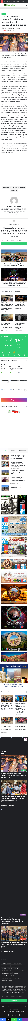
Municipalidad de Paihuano (20, 970)
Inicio (5, 1011)
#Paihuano (3, 369)
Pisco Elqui (13, 975)
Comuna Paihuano (5, 965)
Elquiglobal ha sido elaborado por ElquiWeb (13, 1009)
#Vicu (8, 369)
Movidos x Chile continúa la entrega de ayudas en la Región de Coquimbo (20, 727)
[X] (16, 215)
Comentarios (22, 450)
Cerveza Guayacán (19, 187)
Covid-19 (4, 968)
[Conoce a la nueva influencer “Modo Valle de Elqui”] (5, 488)
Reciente (12, 450)
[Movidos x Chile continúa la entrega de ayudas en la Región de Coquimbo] (21, 720)
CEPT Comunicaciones (6, 963)
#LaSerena (13, 369)
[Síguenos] (26, 739)
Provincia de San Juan (6, 978)
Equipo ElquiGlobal (20, 1011)
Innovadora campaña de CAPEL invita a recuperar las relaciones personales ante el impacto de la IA (7, 325)
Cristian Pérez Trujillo (14, 206)
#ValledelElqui (4, 368)
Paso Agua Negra (5, 975)
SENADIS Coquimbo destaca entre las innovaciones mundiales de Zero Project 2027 (6, 728)
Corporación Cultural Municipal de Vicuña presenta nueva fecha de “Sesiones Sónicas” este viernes (20, 305)
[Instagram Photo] (5, 376)
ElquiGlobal (4, 365)
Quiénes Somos (11, 1011)
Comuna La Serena (17, 963)
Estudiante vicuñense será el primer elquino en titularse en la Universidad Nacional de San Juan (18, 480)
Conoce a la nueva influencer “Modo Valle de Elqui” (18, 486)
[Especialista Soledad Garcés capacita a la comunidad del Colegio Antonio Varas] (7, 698)
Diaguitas (14, 190)
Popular (4, 450)
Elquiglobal (10, 968)
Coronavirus (22, 965)
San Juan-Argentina (17, 978)
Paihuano (16, 973)
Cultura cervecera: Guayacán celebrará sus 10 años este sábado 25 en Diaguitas (18, 457)
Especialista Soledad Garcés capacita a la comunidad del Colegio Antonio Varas (7, 706)
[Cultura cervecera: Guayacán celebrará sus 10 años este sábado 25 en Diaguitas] (5, 457)
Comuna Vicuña (14, 965)
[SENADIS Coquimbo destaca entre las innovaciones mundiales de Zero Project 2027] (7, 720)
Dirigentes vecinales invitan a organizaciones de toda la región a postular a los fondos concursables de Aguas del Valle (20, 708)
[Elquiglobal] (9, 5)
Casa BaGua (7, 187)
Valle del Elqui (4, 980)
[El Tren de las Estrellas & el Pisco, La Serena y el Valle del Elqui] (5, 472)
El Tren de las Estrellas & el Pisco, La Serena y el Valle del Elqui (18, 472)
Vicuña (10, 980)
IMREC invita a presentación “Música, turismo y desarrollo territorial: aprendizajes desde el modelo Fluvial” (7, 306)
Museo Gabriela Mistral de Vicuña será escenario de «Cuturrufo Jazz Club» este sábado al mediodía (20, 325)
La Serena (16, 968)
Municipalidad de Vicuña (7, 973)
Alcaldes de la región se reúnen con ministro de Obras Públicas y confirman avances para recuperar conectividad (13, 920)
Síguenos (14, 400)
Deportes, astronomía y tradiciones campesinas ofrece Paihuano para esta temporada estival (17, 464)
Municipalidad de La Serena (7, 970)
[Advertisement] (14, 22)
